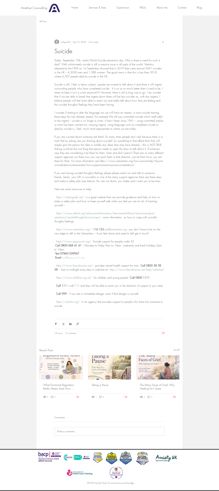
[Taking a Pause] (109, 367)
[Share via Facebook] (55, 323)
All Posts (42, 21)
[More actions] (163, 42)
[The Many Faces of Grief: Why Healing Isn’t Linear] (157, 367)
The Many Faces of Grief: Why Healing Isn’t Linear (157, 386)
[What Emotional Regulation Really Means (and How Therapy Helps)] (61, 367)
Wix (132, 482)
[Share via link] (77, 323)
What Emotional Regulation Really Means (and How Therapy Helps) (58, 386)
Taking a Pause (100, 385)
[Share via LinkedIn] (70, 323)
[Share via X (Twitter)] (63, 323)
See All (176, 349)
